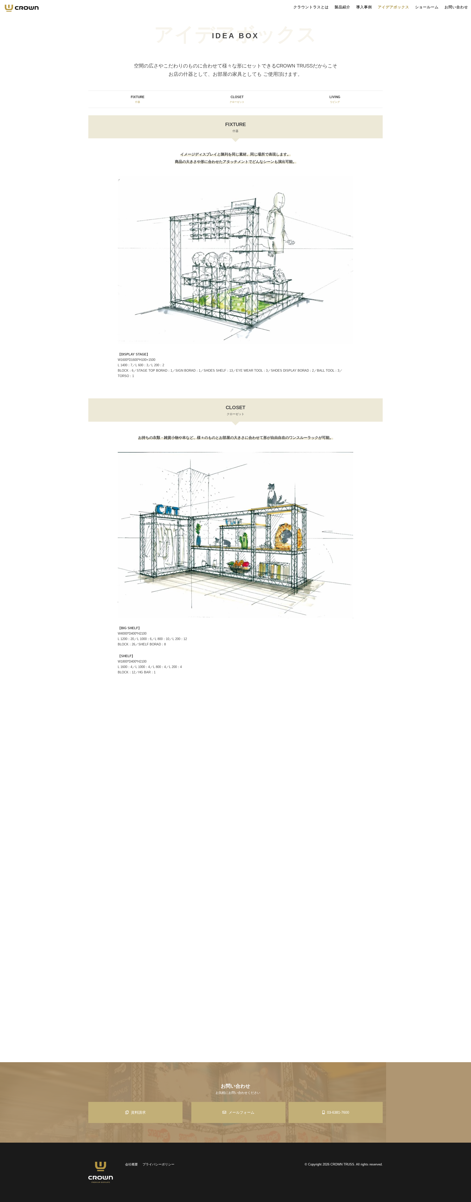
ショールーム (427, 7)
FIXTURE (137, 99)
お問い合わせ (456, 7)
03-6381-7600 (338, 1112)
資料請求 (138, 1112)
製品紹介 (342, 7)
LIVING (334, 99)
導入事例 (364, 7)
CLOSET (237, 99)
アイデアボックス (393, 7)
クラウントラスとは (311, 7)
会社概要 (131, 1164)
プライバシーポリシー (158, 1164)
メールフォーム (241, 1112)
